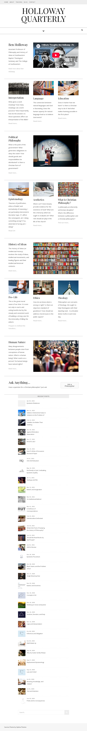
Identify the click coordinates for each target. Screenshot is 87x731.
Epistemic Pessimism (33, 557)
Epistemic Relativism (33, 403)
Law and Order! (32, 672)
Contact (32, 2)
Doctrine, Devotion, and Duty (36, 614)
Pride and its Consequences (36, 701)
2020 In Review (31, 547)
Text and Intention (32, 691)
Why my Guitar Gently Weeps (36, 653)
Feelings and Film (32, 480)
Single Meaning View (33, 576)
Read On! (11, 231)
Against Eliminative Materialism (33, 433)
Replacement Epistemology (35, 662)
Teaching (19, 2)
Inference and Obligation (35, 633)
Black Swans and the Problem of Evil (36, 567)
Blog (26, 2)
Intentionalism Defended (35, 518)
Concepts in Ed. (31, 595)
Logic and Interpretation (34, 624)
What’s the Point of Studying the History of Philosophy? (36, 529)
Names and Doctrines (34, 585)
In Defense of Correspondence (32, 510)
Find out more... (63, 223)
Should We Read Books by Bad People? (35, 539)
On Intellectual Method (34, 499)
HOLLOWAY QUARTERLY (43, 15)
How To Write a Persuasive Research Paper (35, 452)
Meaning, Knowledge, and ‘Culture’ (35, 683)
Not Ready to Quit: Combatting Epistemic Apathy (36, 471)
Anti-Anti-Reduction (33, 461)
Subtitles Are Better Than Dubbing (35, 423)
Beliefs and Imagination (34, 489)
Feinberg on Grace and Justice (36, 605)
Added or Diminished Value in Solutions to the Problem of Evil (36, 414)
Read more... (13, 123)
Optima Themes (21, 727)
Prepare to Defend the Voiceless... (16, 327)
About (12, 2)
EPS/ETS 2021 (31, 442)
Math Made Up (31, 643)
